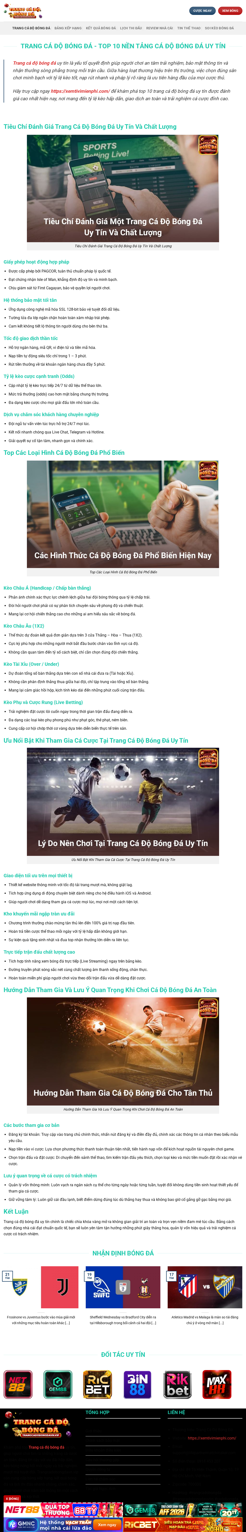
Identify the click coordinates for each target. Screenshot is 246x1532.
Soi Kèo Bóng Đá (219, 28)
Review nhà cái (159, 28)
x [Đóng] (12, 1499)
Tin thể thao (189, 28)
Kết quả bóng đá (101, 28)
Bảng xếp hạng (68, 28)
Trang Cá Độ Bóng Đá (31, 28)
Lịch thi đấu (131, 28)
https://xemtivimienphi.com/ (212, 1438)
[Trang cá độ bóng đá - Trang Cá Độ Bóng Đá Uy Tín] (25, 11)
